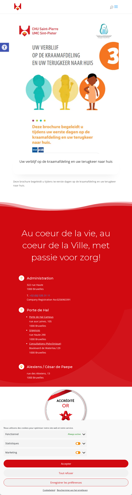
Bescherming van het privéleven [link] (72, 490)
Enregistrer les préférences (66, 482)
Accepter (66, 463)
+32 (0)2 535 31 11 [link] (40, 295)
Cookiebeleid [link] (49, 490)
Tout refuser (66, 473)
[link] (4, 47)
